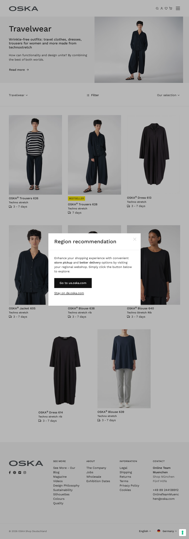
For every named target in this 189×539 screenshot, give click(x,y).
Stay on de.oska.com (69, 293)
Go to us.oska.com (73, 283)
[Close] (134, 239)
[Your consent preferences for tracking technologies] (182, 532)
